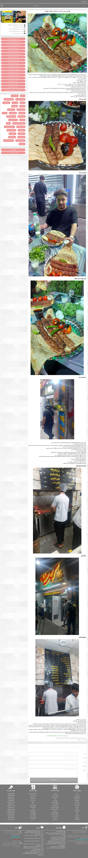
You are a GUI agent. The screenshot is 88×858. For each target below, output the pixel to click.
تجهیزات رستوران (20, 99)
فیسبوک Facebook (16, 840)
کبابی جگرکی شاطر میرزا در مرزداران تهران (31, 846)
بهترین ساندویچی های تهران (13, 75)
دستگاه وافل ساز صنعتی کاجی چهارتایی (58, 846)
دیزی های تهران (11, 804)
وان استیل (22, 113)
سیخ (77, 812)
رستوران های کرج (11, 819)
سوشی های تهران (11, 812)
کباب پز (22, 96)
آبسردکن (33, 819)
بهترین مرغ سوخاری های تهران (13, 54)
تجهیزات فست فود (9, 99)
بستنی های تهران (11, 814)
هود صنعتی (77, 804)
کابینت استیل (11, 109)
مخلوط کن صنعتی (33, 814)
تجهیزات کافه (6, 103)
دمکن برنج (82, 733)
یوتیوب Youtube (17, 839)
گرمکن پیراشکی (33, 805)
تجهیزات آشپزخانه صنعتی (61, 831)
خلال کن (77, 809)
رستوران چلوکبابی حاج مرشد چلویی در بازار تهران (34, 838)
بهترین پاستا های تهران (13, 72)
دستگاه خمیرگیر (20, 127)
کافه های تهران (11, 816)
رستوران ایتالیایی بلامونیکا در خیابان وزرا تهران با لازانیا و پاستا (34, 833)
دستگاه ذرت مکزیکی (8, 140)
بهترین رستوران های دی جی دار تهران (13, 90)
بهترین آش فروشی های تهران (13, 60)
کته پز (77, 814)
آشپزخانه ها (83, 2)
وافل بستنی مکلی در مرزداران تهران (59, 837)
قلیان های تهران (11, 817)
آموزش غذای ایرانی (13, 153)
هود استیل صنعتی (11, 116)
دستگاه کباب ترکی (11, 130)
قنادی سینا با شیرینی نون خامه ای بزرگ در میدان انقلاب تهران (34, 848)
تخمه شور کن (21, 137)
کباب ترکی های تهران (11, 805)
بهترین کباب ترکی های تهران (13, 69)
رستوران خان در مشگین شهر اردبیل (33, 831)
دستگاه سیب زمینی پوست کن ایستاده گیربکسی (56, 841)
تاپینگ (8, 123)
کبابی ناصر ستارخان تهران (36, 850)
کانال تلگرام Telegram (16, 836)
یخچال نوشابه (12, 137)
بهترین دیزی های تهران (13, 66)
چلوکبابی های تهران (11, 795)
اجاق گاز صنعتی (75, 733)
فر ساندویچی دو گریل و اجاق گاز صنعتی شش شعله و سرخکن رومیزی (55, 844)
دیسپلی (33, 804)
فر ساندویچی (21, 130)
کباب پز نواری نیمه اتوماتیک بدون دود (58, 839)
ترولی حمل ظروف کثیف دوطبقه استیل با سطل (57, 842)
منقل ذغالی (77, 800)
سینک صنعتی (14, 96)
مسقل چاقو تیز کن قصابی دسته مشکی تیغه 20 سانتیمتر (57, 834)
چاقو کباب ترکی (55, 804)
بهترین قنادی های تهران (13, 84)
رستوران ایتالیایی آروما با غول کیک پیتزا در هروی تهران (33, 854)
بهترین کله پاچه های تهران (13, 63)
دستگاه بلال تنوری (20, 140)
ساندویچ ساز (12, 134)
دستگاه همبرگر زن (55, 814)
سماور (33, 802)
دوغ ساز (77, 807)
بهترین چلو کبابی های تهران (75, 738)
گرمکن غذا (14, 106)
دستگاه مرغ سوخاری (55, 809)
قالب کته (22, 106)
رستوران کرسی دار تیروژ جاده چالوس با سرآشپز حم (33, 844)
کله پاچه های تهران (11, 802)
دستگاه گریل (21, 134)
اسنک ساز (33, 816)
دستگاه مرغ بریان (13, 120)
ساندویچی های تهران (11, 811)
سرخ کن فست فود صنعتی (18, 123)
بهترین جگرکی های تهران (13, 57)
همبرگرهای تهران (11, 793)
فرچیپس (55, 817)
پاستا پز (33, 809)
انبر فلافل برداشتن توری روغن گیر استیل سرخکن (56, 848)
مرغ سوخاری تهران (11, 809)
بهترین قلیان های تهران (13, 87)
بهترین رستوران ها (11, 790)
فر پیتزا (22, 103)
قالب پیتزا (15, 103)
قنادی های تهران (11, 807)
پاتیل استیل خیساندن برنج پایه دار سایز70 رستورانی (55, 832)
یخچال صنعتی (77, 819)
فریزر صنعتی (55, 819)
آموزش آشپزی (13, 150)
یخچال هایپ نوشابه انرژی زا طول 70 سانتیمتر (34, 836)
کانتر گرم (22, 120)
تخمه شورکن (33, 798)
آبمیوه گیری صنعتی (33, 817)
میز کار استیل (13, 113)
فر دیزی (4, 113)
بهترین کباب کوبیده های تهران (70, 732)
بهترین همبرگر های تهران (13, 51)
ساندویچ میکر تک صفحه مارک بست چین (58, 838)
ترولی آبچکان (21, 116)
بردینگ (55, 811)
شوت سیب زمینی (55, 816)
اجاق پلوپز (22, 144)
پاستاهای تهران (11, 800)
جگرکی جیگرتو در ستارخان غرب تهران (32, 852)
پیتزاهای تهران (11, 797)
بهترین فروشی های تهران (13, 42)
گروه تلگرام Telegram (16, 837)
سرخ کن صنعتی (55, 795)
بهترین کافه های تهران (13, 81)
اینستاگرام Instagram (16, 834)
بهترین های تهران (13, 39)
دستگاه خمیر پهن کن (9, 127)
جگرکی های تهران (11, 798)
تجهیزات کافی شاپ (33, 790)
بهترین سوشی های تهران (13, 78)
